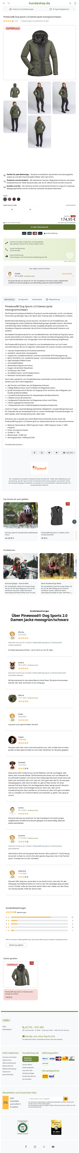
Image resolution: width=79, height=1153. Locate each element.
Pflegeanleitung (54, 299)
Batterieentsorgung (9, 1069)
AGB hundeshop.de (9, 1063)
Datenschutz (7, 1060)
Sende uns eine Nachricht (40, 1036)
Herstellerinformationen (13, 444)
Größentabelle (71, 205)
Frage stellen (69, 453)
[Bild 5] (15, 116)
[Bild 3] (39, 98)
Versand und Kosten (10, 1057)
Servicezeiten (26, 1079)
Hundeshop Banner (29, 1076)
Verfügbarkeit (23, 299)
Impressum (6, 1072)
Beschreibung (9, 299)
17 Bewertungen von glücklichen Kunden (34, 21)
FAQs (4, 1027)
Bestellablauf (7, 1029)
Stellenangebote (28, 1067)
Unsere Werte (27, 1065)
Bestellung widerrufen (28, 1059)
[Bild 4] (64, 98)
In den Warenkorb (39, 226)
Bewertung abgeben (16, 945)
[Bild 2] (15, 90)
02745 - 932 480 (34, 1027)
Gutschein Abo (27, 1070)
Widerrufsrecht (8, 1066)
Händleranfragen (28, 1073)
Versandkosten (71, 222)
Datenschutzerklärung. (34, 1107)
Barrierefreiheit (8, 1075)
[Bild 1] (39, 52)
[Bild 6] (39, 131)
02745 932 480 (15, 250)
